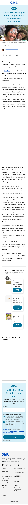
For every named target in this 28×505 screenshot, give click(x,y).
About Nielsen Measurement (17, 475)
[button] (2, 2)
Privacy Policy (13, 431)
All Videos (4, 493)
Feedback (16, 481)
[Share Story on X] (7, 55)
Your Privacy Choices (7, 476)
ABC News (4, 488)
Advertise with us (6, 482)
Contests (4, 468)
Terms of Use (6, 429)
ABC (3, 490)
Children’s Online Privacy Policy (6, 479)
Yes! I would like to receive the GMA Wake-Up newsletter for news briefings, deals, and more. (14, 423)
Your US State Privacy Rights (19, 469)
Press (15, 479)
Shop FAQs (4, 485)
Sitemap (16, 485)
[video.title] (14, 33)
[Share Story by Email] (13, 55)
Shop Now (17, 289)
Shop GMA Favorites (13, 270)
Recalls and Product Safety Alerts (17, 489)
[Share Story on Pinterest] (10, 55)
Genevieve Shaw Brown (12, 49)
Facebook (7, 71)
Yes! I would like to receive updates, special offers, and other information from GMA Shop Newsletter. (14, 417)
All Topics (4, 495)
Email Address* (7, 407)
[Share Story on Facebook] (3, 55)
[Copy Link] (17, 55)
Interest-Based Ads (19, 472)
